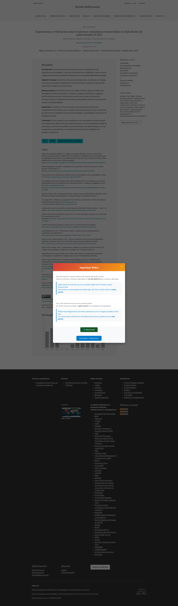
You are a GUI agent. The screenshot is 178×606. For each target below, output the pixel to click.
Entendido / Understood (89, 338)
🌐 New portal (89, 330)
